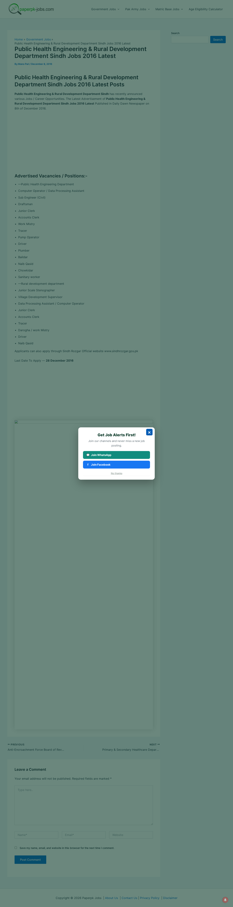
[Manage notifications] (225, 900)
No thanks (116, 473)
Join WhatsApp (98, 455)
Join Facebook (98, 464)
